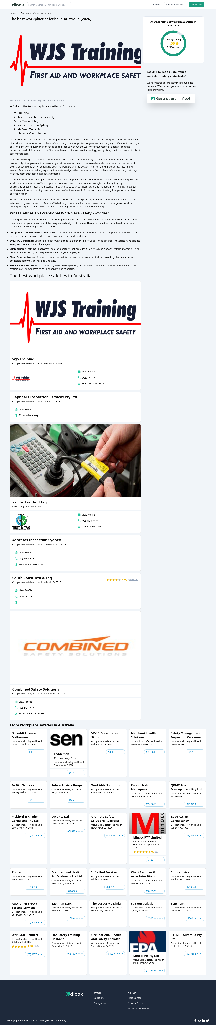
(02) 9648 (27, 558)
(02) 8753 (35, 922)
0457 (195, 752)
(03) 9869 (154, 804)
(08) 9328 (154, 891)
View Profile (88, 371)
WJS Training (21, 113)
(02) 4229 (75, 891)
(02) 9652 (194, 953)
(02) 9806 (154, 752)
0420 (89, 377)
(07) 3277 (35, 954)
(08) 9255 (114, 887)
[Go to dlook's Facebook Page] (195, 1020)
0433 (115, 953)
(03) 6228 (75, 831)
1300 (75, 918)
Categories (100, 1003)
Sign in (156, 4)
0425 (75, 800)
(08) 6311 (114, 835)
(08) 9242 (194, 835)
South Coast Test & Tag (27, 129)
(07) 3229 (194, 804)
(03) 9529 (35, 887)
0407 (155, 859)
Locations (99, 997)
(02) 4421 (27, 707)
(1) (133, 579)
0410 (36, 800)
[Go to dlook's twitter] (207, 1020)
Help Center (134, 997)
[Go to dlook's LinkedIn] (203, 1020)
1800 (36, 752)
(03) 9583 (154, 970)
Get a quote (196, 4)
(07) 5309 (75, 953)
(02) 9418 (35, 835)
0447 (75, 772)
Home (13, 13)
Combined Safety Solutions (30, 133)
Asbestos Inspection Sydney (30, 125)
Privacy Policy (135, 1003)
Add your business (175, 4)
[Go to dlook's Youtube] (199, 1020)
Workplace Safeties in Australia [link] (36, 13)
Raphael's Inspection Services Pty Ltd (36, 117)
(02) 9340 (194, 887)
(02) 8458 (90, 520)
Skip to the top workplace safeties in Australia (43, 106)
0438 (26, 596)
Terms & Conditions (139, 1008)
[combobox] (49, 4)
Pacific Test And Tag (25, 121)
